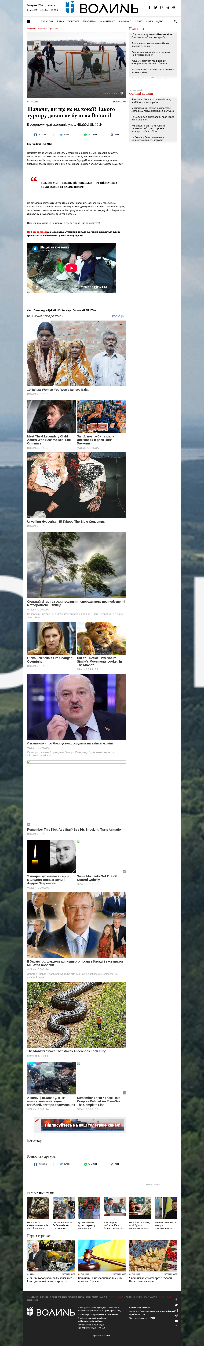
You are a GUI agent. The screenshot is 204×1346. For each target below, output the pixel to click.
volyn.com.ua (115, 1297)
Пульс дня (47, 21)
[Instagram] (162, 8)
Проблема (89, 21)
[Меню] (29, 21)
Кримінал (125, 21)
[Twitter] (155, 8)
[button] (51, 5)
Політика (73, 21)
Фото (149, 21)
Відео (159, 21)
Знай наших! (107, 21)
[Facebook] (149, 8)
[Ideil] (102, 1336)
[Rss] (176, 1326)
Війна (60, 21)
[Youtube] (174, 8)
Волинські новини (36, 28)
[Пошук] (175, 21)
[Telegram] (168, 8)
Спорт (138, 21)
